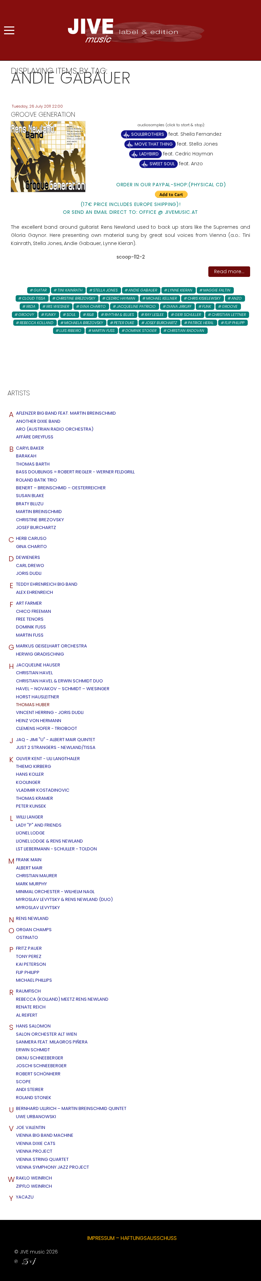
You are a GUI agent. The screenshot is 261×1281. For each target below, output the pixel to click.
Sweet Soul (162, 164)
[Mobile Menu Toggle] (9, 30)
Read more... (229, 271)
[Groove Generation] (48, 156)
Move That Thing (154, 144)
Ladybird (149, 154)
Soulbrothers (147, 134)
